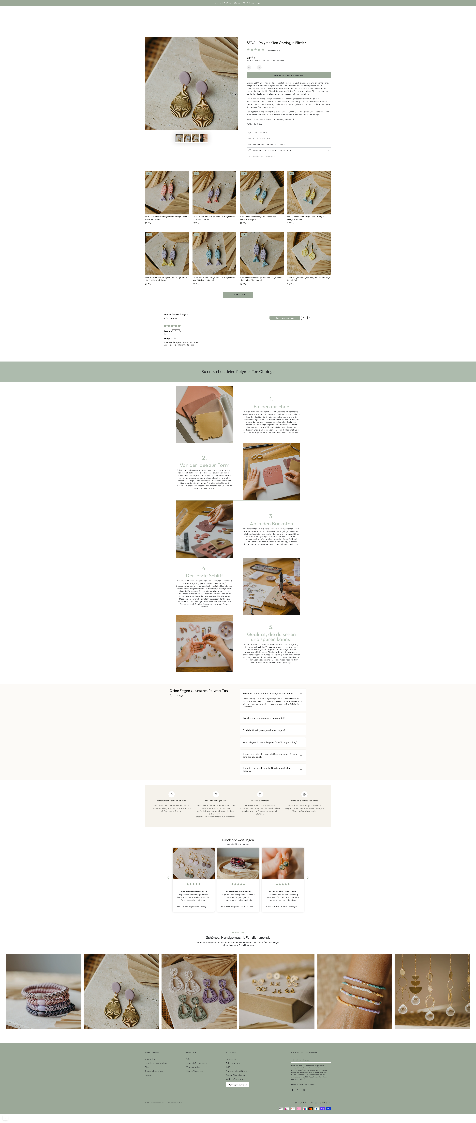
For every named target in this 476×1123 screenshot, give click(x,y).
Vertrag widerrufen (237, 1085)
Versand (258, 61)
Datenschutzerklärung (236, 1071)
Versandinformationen (196, 1063)
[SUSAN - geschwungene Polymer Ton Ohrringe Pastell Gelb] (309, 253)
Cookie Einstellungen (235, 1075)
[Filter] (303, 318)
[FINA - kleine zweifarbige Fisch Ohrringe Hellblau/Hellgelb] (262, 193)
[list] (238, 807)
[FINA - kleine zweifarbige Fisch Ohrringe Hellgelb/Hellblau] (309, 193)
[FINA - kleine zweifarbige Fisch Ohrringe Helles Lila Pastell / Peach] (214, 193)
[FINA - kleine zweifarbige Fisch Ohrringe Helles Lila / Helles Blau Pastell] (262, 253)
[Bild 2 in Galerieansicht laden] (187, 138)
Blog (147, 1067)
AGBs (228, 1067)
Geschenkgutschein (154, 1071)
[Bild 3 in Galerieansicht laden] (195, 138)
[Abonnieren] (329, 1059)
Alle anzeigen (238, 295)
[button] (169, 877)
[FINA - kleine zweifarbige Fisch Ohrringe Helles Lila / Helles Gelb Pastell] (167, 253)
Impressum (231, 1059)
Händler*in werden (194, 1071)
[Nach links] (147, 3)
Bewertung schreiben (285, 318)
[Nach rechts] (329, 3)
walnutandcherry (157, 1103)
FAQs (188, 1059)
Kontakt (148, 1075)
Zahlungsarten (233, 1063)
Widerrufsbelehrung (235, 1079)
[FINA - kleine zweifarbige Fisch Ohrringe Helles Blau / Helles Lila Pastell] (214, 253)
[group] (43, 991)
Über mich (150, 1059)
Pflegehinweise (193, 1067)
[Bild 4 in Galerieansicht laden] (204, 138)
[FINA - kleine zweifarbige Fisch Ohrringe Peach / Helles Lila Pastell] (167, 193)
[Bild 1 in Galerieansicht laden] (179, 138)
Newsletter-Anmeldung (156, 1063)
